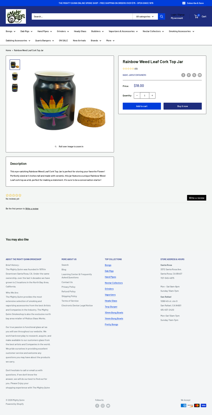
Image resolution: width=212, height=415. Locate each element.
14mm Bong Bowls (114, 318)
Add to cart (141, 106)
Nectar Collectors (152, 31)
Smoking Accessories (180, 31)
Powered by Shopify (15, 404)
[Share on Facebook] (183, 75)
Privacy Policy (68, 286)
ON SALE (63, 40)
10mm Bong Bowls (114, 312)
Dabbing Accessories (16, 40)
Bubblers (96, 31)
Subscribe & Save (195, 3)
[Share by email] (200, 75)
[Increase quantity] (152, 95)
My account (177, 17)
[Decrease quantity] (137, 95)
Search (65, 264)
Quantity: (127, 95)
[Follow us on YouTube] (108, 406)
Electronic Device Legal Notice (77, 305)
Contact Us (67, 282)
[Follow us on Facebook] (97, 406)
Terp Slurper (111, 306)
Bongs (9, 31)
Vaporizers (110, 294)
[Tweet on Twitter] (194, 75)
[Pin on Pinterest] (189, 75)
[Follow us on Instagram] (103, 406)
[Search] (161, 16)
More (108, 40)
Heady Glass (80, 31)
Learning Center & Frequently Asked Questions (77, 276)
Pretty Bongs (111, 324)
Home (8, 50)
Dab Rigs (24, 31)
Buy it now (182, 106)
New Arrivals (79, 40)
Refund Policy (69, 291)
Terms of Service (70, 300)
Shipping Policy (69, 296)
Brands (94, 40)
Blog (64, 269)
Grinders (61, 31)
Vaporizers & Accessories (122, 31)
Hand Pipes (43, 31)
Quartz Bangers (43, 40)
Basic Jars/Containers (134, 75)
